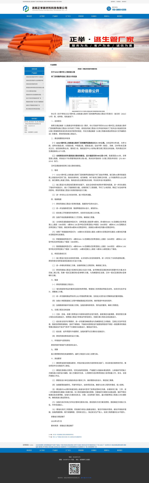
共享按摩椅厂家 (92, 447)
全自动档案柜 (40, 445)
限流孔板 (84, 445)
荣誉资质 (34, 69)
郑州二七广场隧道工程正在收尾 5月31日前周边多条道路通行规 (67, 437)
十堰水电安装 (64, 445)
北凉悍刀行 (108, 445)
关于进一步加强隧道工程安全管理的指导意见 (63, 434)
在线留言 (118, 1)
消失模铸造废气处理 (50, 445)
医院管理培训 (74, 447)
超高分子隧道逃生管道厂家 (33, 105)
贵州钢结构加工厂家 (93, 445)
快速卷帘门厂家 (65, 447)
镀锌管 (41, 447)
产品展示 (34, 73)
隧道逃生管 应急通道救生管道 (33, 94)
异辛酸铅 (45, 447)
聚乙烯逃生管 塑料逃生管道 (33, 108)
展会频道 (71, 445)
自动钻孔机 (57, 447)
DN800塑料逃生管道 (31, 91)
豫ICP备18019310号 (86, 477)
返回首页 (113, 1)
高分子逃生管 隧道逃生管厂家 (33, 98)
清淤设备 (51, 447)
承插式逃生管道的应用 (31, 84)
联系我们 (124, 1)
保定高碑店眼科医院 (118, 445)
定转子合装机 (78, 445)
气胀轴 (58, 445)
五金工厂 (102, 445)
